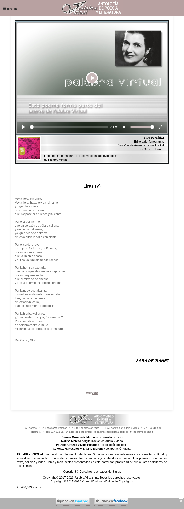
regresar (92, 392)
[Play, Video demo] (23, 127)
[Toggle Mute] (125, 127)
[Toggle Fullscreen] (160, 127)
